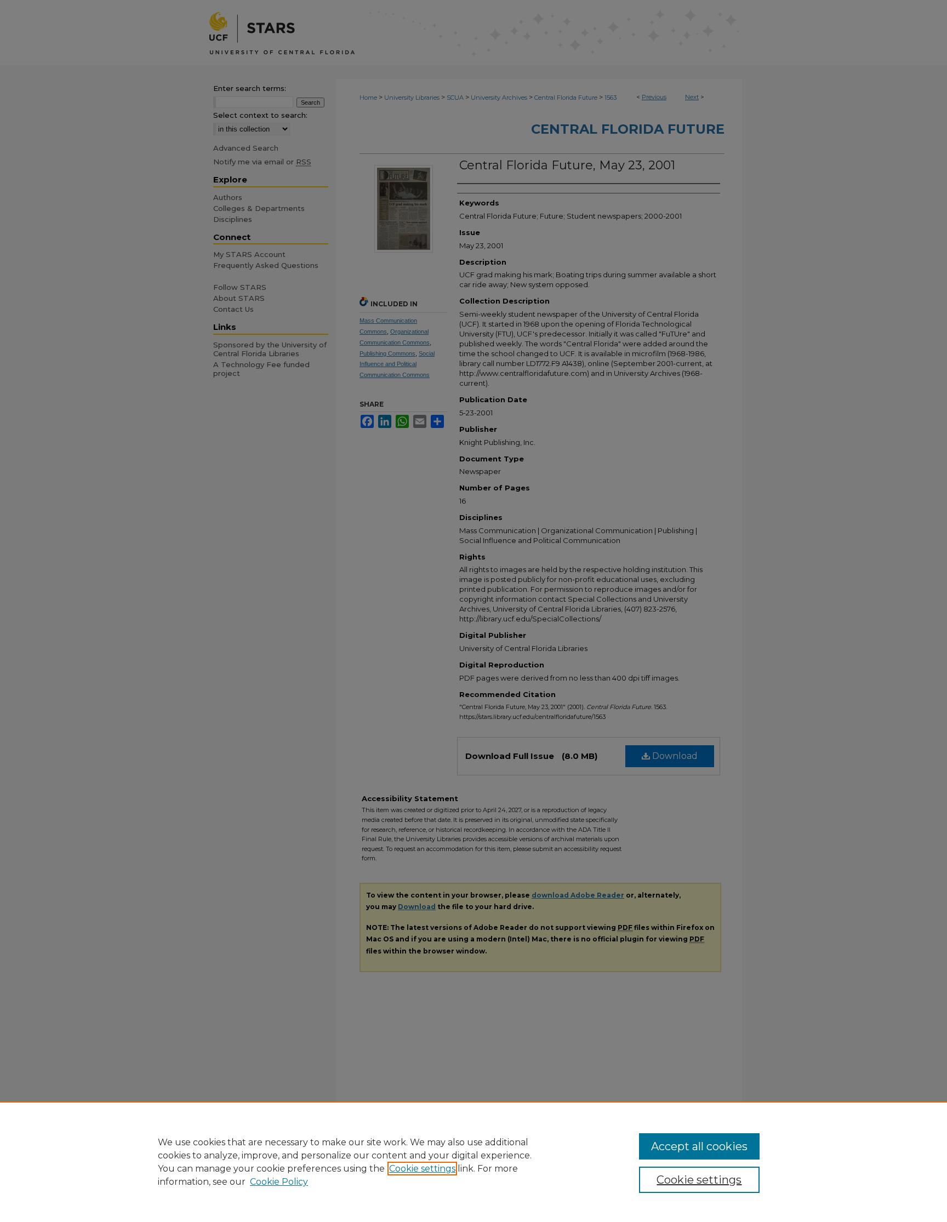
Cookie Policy (279, 1182)
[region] (473, 1161)
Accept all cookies (699, 1146)
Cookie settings (422, 1168)
